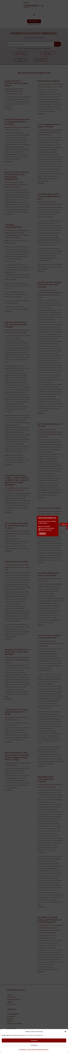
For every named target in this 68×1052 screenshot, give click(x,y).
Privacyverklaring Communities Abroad (37, 1049)
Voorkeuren (34, 1045)
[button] (65, 1031)
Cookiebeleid (22, 1049)
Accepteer (34, 1040)
